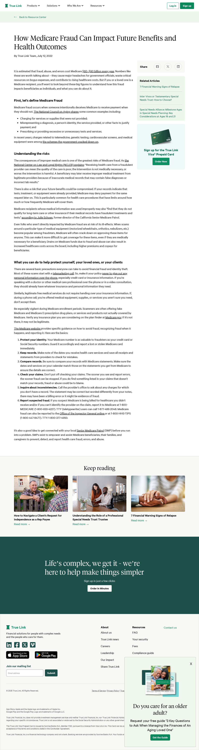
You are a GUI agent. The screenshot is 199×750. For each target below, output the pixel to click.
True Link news (110, 639)
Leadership (107, 653)
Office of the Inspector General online (82, 413)
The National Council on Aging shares (56, 111)
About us (106, 632)
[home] (13, 5)
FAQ (135, 632)
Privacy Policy (113, 690)
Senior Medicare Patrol (90, 430)
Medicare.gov (113, 317)
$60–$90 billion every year (98, 71)
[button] (33, 5)
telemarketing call (63, 273)
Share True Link (110, 666)
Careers (105, 646)
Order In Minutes (99, 588)
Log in (172, 5)
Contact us (170, 627)
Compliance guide (143, 653)
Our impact (107, 659)
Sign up (187, 5)
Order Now (161, 161)
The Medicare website (27, 328)
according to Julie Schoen (37, 217)
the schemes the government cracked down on (70, 141)
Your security (140, 639)
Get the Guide (160, 737)
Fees (135, 646)
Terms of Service (99, 690)
